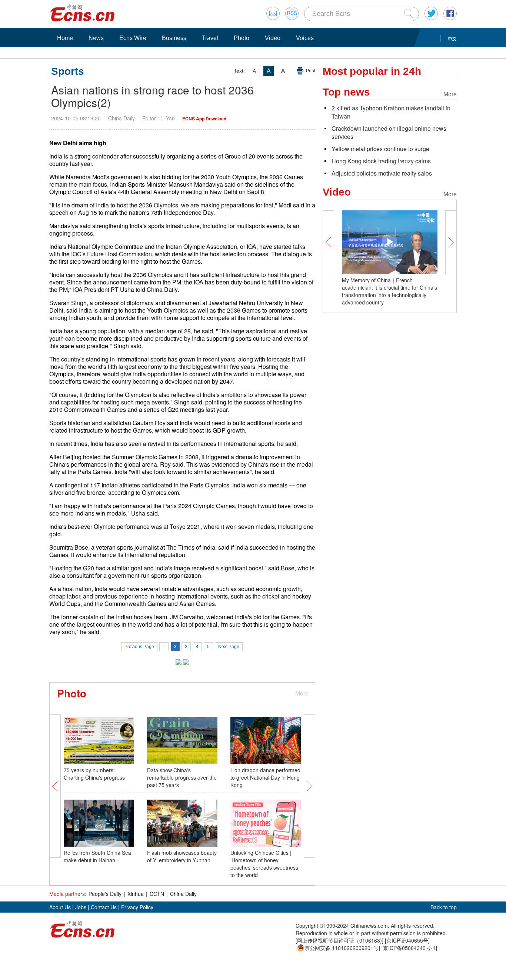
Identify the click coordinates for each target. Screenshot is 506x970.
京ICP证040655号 (407, 940)
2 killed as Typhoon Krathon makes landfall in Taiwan (391, 112)
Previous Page (139, 646)
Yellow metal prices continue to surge (380, 148)
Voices (305, 38)
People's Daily (105, 893)
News (96, 38)
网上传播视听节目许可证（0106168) (339, 940)
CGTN (157, 893)
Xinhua (135, 893)
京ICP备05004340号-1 (409, 947)
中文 (452, 38)
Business (174, 38)
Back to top (443, 907)
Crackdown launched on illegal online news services (389, 132)
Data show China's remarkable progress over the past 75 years (182, 777)
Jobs (80, 907)
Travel (210, 38)
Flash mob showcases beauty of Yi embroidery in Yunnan (182, 856)
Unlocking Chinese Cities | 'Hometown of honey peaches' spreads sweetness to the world (264, 864)
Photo (241, 38)
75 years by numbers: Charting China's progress (94, 773)
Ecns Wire (132, 38)
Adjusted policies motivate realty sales (382, 173)
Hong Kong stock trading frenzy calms (381, 161)
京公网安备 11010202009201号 (341, 947)
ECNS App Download (204, 118)
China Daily (183, 893)
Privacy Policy (137, 907)
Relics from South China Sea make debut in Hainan (97, 856)
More (302, 693)
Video (272, 38)
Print (310, 70)
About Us (60, 907)
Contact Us (104, 907)
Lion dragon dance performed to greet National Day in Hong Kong (265, 777)
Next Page (228, 646)
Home (65, 38)
